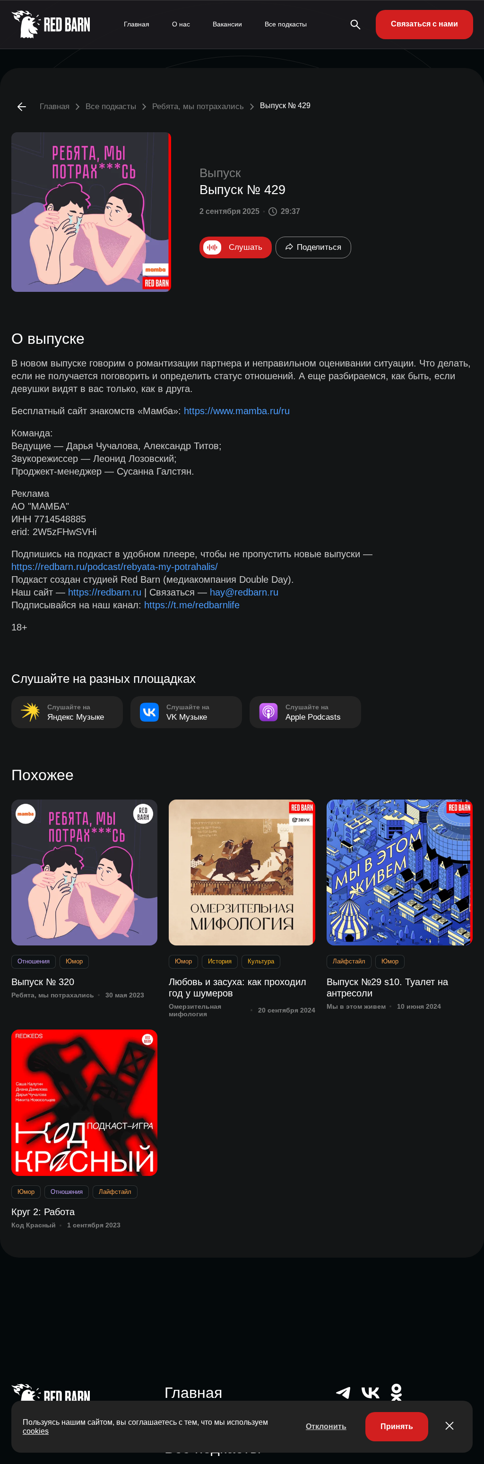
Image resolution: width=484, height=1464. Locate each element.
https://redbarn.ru (104, 592)
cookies (36, 1431)
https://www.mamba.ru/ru (237, 411)
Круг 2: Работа (43, 1212)
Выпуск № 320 (42, 982)
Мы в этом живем (356, 1006)
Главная (136, 24)
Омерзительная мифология (195, 1010)
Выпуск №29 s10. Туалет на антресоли (387, 987)
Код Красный (33, 1225)
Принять (396, 1426)
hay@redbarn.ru (244, 592)
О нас (181, 24)
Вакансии (227, 24)
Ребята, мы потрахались (198, 106)
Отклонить (326, 1426)
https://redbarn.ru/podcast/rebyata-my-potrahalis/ (114, 567)
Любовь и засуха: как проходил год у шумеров (237, 987)
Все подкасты (286, 24)
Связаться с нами (424, 24)
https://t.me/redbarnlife (192, 605)
